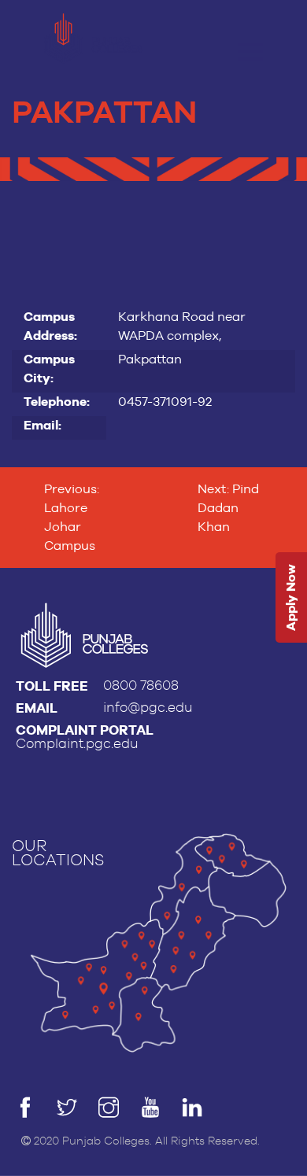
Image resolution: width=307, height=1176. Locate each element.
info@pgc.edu (148, 707)
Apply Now (290, 597)
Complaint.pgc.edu (77, 743)
